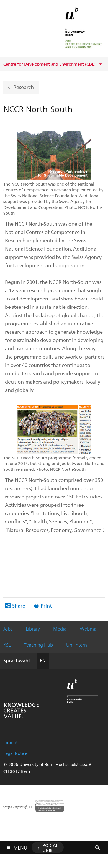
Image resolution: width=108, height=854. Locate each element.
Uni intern (76, 645)
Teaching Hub (38, 645)
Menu (20, 846)
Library (33, 629)
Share (18, 605)
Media (59, 629)
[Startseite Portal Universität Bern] (85, 29)
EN (43, 660)
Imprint (10, 742)
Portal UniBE (50, 847)
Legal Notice (15, 753)
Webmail (89, 629)
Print (46, 605)
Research (23, 86)
